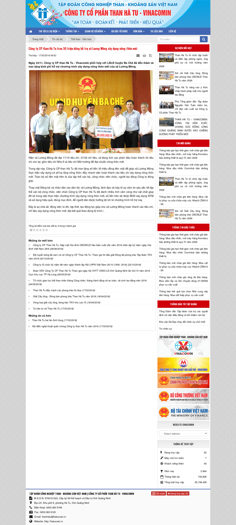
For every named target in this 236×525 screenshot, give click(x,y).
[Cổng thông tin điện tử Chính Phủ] (183, 380)
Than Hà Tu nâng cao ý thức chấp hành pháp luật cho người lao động (191, 90)
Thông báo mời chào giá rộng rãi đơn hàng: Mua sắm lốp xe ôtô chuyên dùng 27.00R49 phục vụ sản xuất (183, 280)
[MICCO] (183, 364)
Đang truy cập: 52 (179, 493)
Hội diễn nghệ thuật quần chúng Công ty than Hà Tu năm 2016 (65, 326)
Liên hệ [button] (172, 31)
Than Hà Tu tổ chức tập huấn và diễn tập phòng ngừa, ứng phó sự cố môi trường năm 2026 (183, 60)
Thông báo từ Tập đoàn (183, 304)
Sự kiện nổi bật (183, 48)
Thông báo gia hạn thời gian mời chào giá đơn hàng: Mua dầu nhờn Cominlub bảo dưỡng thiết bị (183, 168)
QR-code (160, 493)
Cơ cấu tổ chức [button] (119, 31)
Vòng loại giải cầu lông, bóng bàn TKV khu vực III (59, 302)
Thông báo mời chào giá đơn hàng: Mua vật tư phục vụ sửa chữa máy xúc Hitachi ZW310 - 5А (183, 200)
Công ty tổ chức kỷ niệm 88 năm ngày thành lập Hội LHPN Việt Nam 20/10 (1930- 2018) (80, 264)
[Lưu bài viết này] (151, 55)
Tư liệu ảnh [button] (156, 31)
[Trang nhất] (31, 31)
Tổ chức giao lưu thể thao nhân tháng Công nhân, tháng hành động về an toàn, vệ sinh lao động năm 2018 (90, 280)
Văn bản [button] (138, 31)
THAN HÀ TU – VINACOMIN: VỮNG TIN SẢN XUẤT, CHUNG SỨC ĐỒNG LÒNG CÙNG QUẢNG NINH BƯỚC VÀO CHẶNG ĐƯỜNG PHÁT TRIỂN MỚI (183, 127)
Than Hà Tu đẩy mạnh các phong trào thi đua (57, 290)
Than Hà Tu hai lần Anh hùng (47, 320)
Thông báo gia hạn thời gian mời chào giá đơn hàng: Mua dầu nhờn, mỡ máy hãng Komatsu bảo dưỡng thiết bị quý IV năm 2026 (183, 154)
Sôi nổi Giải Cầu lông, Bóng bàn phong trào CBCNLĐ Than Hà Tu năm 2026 (191, 76)
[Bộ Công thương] (183, 396)
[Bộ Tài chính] (183, 412)
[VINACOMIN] (183, 345)
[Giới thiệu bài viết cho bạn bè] (138, 55)
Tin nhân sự (165, 328)
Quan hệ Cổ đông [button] (94, 31)
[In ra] (145, 55)
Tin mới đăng (183, 143)
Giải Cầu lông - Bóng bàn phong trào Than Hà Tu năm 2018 (64, 296)
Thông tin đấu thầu (183, 227)
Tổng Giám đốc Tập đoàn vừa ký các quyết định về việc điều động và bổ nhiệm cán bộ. (183, 313)
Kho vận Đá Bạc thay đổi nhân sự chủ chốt (182, 321)
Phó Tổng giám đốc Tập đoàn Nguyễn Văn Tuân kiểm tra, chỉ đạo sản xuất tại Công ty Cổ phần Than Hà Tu (183, 107)
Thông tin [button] (71, 31)
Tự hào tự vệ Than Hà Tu (46, 308)
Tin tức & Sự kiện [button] (48, 31)
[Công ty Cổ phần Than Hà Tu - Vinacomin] (45, 13)
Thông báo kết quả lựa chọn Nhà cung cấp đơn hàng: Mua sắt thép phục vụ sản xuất (183, 293)
